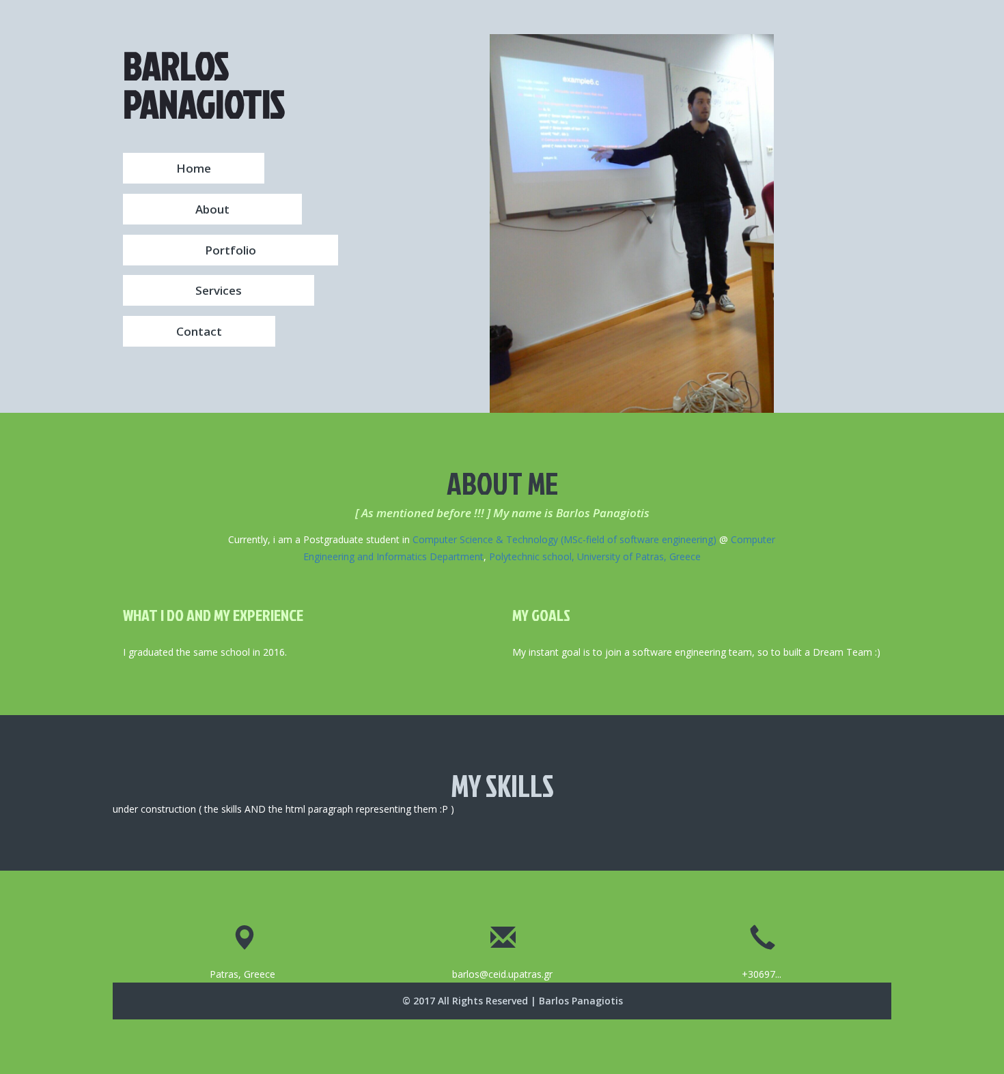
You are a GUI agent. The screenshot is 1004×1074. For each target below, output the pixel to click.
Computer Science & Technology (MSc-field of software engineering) (564, 539)
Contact (199, 331)
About (212, 209)
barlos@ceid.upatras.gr (502, 974)
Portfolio (230, 250)
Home (193, 168)
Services (218, 290)
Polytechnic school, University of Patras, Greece (595, 556)
